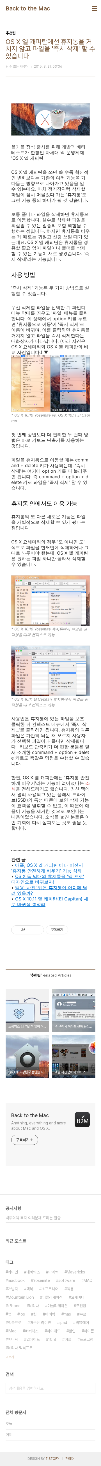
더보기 (10, 1357)
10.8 (52, 1339)
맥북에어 (82, 1322)
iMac (12, 1331)
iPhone (14, 1305)
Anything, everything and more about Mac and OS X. (38, 1126)
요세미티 (77, 1297)
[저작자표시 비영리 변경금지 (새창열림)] (75, 930)
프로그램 (86, 1339)
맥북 (29, 1289)
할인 (72, 1331)
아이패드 (53, 1331)
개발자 (13, 1289)
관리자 (69, 1459)
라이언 (13, 1272)
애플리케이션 (57, 1305)
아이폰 (89, 1331)
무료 (82, 1314)
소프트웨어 (50, 1289)
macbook (16, 1280)
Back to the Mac (28, 8)
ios (22, 1314)
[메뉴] (94, 8)
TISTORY (52, 1459)
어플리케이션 (52, 1297)
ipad (63, 1322)
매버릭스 (31, 1331)
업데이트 (33, 1339)
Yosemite (41, 1280)
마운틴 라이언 (40, 1322)
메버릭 (13, 1339)
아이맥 (53, 1272)
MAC (88, 1280)
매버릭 (50, 1314)
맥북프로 (14, 1322)
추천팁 (81, 1305)
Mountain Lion (21, 1297)
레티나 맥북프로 (20, 1348)
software (66, 1280)
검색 (89, 1388)
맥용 (70, 1289)
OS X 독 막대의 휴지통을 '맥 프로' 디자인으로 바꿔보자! (47, 879)
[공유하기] (30, 930)
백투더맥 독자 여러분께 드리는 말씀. (34, 1218)
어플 (68, 1339)
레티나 (34, 1305)
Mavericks (76, 1272)
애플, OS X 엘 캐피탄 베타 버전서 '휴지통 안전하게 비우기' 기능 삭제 (47, 867)
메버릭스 (33, 1272)
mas (67, 1314)
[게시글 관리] (37, 930)
